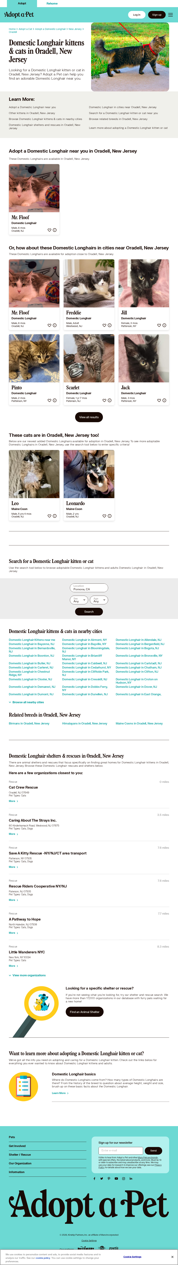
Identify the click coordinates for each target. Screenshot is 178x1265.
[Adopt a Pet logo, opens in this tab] (89, 1210)
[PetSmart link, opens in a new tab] (85, 1248)
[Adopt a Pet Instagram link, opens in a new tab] (124, 1178)
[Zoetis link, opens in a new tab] (113, 1248)
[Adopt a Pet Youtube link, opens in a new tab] (117, 1178)
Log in (136, 14)
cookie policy (43, 1258)
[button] (49, 230)
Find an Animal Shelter (84, 1011)
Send (153, 1150)
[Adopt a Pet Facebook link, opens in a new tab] (95, 1178)
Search (89, 611)
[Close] (172, 1257)
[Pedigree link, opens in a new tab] (101, 1248)
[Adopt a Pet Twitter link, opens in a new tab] (102, 1178)
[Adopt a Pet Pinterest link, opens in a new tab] (110, 1178)
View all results (89, 417)
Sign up (156, 14)
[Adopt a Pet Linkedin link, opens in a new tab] (131, 1178)
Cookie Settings (89, 1240)
